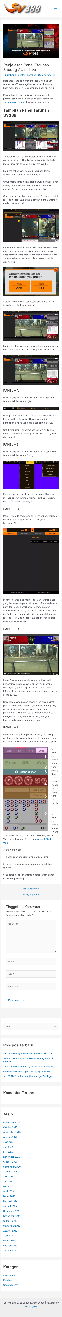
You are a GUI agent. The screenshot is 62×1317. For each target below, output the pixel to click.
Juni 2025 (8, 1147)
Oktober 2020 (10, 1162)
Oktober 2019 (10, 1221)
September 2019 (11, 1226)
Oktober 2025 (10, 1127)
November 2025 (11, 1122)
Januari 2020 (10, 1206)
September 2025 (12, 1132)
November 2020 (11, 1157)
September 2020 (12, 1166)
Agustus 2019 (10, 1231)
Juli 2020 (8, 1176)
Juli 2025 (8, 1142)
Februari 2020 (10, 1201)
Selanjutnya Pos (31, 894)
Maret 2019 (9, 1240)
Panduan (31, 75)
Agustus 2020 (10, 1171)
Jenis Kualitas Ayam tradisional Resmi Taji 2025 (27, 1053)
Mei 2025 (8, 1152)
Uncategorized (10, 1285)
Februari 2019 (10, 1245)
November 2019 (11, 1216)
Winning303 (31, 1306)
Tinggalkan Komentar (14, 75)
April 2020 (8, 1191)
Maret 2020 (9, 1196)
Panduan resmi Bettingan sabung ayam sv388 (27, 1071)
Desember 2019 (11, 1211)
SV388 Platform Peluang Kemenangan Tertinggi (27, 1076)
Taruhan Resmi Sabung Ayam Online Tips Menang (28, 1066)
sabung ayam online (13, 102)
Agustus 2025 (10, 1137)
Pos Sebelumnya (31, 889)
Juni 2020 (8, 1181)
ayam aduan (9, 1275)
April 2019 (8, 1235)
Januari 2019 (10, 1250)
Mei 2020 (8, 1186)
